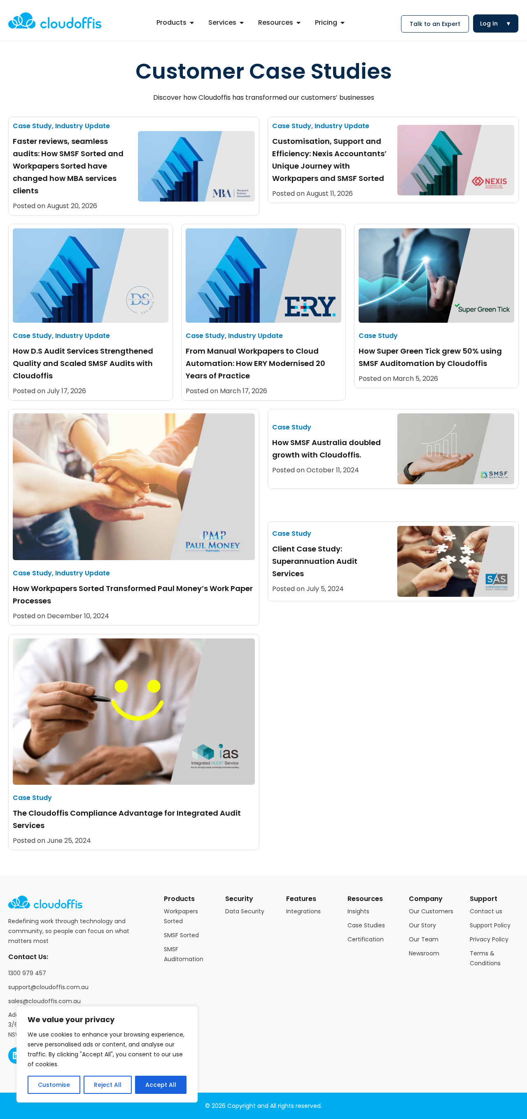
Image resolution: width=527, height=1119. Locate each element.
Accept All (160, 1085)
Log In (495, 23)
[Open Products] (192, 23)
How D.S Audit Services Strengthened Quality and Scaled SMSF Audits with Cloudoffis (83, 363)
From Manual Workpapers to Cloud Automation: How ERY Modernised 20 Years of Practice (255, 363)
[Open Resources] (298, 23)
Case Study (32, 126)
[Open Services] (241, 23)
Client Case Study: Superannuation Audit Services (314, 561)
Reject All (107, 1085)
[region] (107, 1054)
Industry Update (82, 126)
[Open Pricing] (342, 23)
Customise (54, 1085)
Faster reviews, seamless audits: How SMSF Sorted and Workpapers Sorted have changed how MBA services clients (68, 166)
